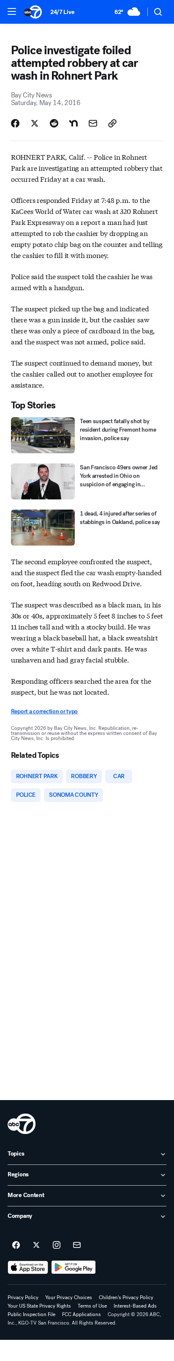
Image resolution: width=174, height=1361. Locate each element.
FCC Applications (81, 1314)
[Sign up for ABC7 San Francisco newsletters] (76, 1245)
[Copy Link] (112, 123)
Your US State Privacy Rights (39, 1305)
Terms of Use (92, 1305)
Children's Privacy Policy (126, 1297)
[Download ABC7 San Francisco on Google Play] (74, 1267)
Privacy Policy (23, 1297)
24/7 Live (62, 12)
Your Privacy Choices (68, 1297)
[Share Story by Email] (93, 123)
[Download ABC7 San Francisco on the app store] (28, 1267)
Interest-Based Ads (135, 1305)
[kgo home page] (21, 1124)
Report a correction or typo (44, 711)
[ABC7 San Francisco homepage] (33, 12)
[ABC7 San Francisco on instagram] (56, 1245)
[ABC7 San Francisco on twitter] (36, 1245)
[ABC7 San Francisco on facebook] (16, 1245)
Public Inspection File (31, 1314)
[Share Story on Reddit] (54, 123)
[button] (12, 11)
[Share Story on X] (34, 123)
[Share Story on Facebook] (15, 123)
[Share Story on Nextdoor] (73, 123)
